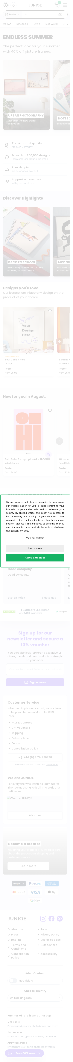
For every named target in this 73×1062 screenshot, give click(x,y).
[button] (35, 538)
